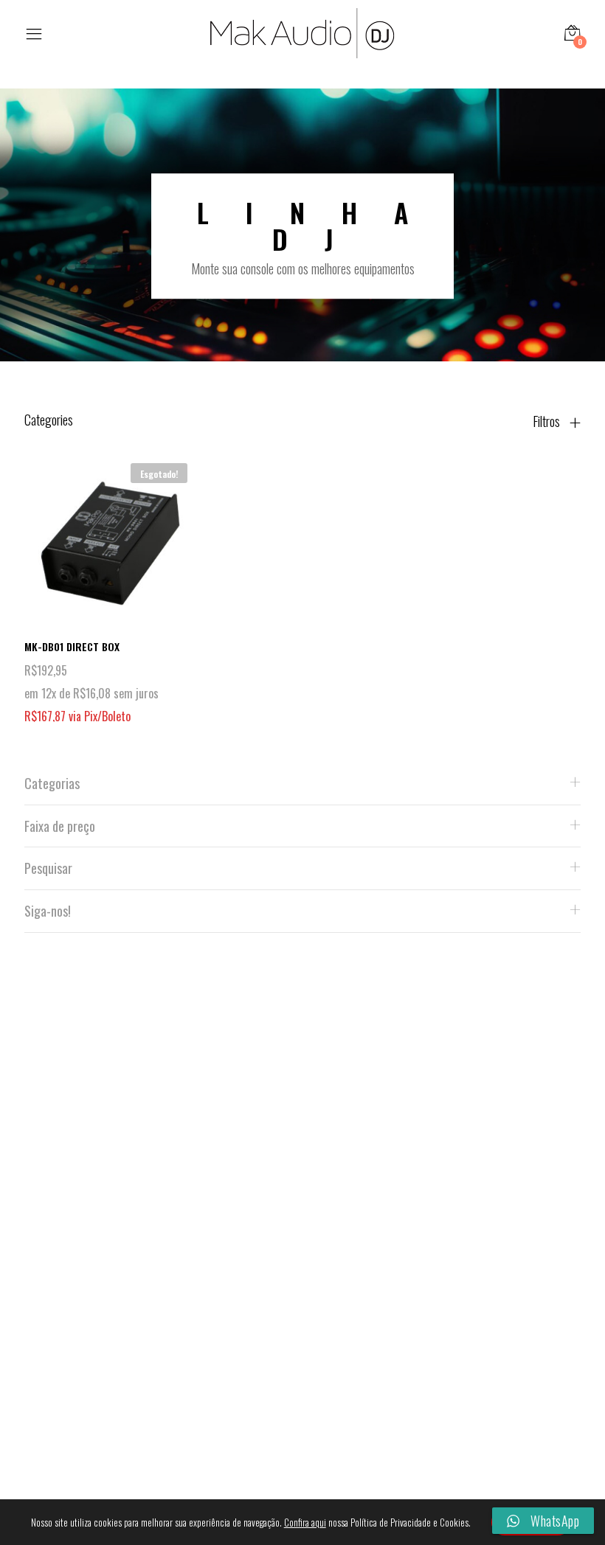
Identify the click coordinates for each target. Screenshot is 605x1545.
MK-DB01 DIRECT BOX (72, 646)
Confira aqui (305, 1522)
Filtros (548, 421)
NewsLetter (167, 1242)
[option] (302, 235)
